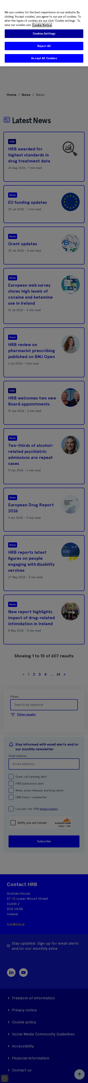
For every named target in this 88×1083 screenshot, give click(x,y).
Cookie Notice (42, 25)
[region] (44, 33)
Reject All (44, 46)
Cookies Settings (44, 33)
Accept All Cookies (44, 58)
